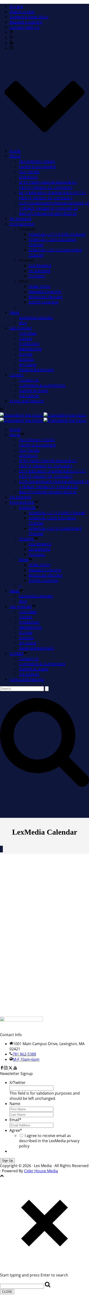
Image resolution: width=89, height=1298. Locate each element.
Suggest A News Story (28, 16)
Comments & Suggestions (42, 385)
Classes (25, 338)
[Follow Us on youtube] (15, 1068)
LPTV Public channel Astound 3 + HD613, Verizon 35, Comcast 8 (48, 184)
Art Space (27, 364)
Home (14, 150)
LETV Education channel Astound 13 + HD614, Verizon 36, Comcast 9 (52, 195)
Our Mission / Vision (37, 161)
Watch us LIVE (21, 11)
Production (29, 343)
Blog (23, 322)
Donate (16, 6)
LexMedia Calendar (36, 317)
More (23, 559)
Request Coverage (25, 22)
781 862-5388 (24, 1054)
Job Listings (29, 395)
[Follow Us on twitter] (10, 1068)
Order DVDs (39, 286)
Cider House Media (41, 1170)
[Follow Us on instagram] (6, 1068)
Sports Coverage (43, 301)
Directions (28, 176)
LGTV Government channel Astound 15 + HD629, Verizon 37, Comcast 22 (54, 205)
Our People (29, 171)
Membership (30, 348)
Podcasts (36, 275)
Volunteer (28, 333)
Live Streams (39, 265)
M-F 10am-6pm (26, 1059)
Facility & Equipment (37, 166)
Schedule (27, 507)
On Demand (20, 218)
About (14, 156)
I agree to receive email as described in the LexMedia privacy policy (49, 1141)
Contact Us (29, 380)
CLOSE (7, 1292)
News (14, 312)
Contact (16, 374)
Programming (21, 223)
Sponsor (26, 359)
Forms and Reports (26, 400)
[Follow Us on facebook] (2, 1068)
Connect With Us (24, 27)
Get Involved (20, 328)
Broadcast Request (45, 296)
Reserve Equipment (36, 369)
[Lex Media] (43, 417)
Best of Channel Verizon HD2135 (48, 213)
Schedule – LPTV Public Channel (56, 234)
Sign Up (7, 1160)
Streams (26, 538)
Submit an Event (33, 390)
